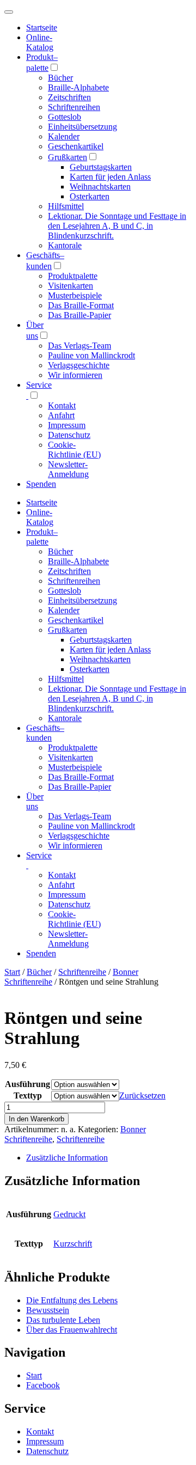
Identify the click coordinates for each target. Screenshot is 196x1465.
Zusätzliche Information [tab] (67, 1157)
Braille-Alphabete (78, 87)
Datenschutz (69, 435)
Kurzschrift (72, 1243)
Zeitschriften (69, 97)
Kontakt (62, 405)
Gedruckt (69, 1214)
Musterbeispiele (75, 295)
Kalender (63, 136)
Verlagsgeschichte (78, 365)
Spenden (41, 484)
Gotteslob (64, 116)
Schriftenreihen (74, 107)
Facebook (43, 1385)
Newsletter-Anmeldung (68, 469)
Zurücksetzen (142, 1095)
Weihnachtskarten (100, 186)
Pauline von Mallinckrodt (91, 355)
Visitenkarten (70, 285)
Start (12, 971)
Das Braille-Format (81, 305)
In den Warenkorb (36, 1119)
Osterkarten (89, 196)
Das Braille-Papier (79, 315)
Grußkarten (67, 157)
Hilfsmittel (66, 206)
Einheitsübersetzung (82, 126)
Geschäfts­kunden (45, 732)
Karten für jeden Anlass (110, 176)
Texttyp (28, 1095)
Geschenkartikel (75, 146)
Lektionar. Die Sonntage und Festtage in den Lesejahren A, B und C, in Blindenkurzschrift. (117, 225)
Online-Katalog (39, 42)
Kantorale (65, 245)
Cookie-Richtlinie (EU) (74, 449)
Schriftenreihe (82, 971)
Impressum (66, 425)
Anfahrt (61, 415)
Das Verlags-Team (79, 345)
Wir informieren (75, 375)
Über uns (35, 801)
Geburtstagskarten (101, 167)
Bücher (60, 77)
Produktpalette (72, 275)
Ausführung (27, 1084)
